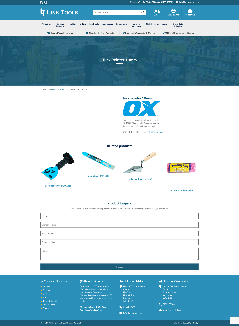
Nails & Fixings (152, 24)
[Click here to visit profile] (41, 2)
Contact (190, 14)
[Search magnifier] (143, 12)
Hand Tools (94, 24)
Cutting (73, 24)
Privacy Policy (49, 304)
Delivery (46, 293)
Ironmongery (107, 24)
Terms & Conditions (51, 301)
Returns (46, 290)
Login (157, 14)
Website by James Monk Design (186, 323)
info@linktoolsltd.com (189, 2)
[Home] (59, 15)
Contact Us (48, 286)
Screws (165, 24)
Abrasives (46, 24)
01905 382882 (167, 2)
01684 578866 (152, 2)
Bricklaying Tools (156, 132)
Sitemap (46, 308)
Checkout (173, 14)
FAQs (45, 297)
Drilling (83, 24)
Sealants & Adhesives (178, 25)
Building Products (60, 25)
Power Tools (121, 24)
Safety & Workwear (136, 25)
